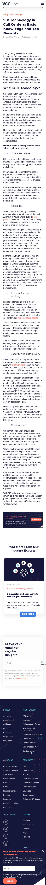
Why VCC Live (28, 824)
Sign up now (36, 519)
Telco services (28, 795)
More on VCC (8, 740)
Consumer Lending (10, 803)
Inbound (6, 728)
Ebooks (26, 774)
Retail (5, 786)
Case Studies (28, 770)
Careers (26, 828)
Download (27, 791)
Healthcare (7, 807)
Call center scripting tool (32, 734)
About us (26, 820)
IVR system (27, 716)
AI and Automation (10, 770)
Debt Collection (9, 778)
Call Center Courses (30, 778)
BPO (5, 782)
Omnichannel (8, 720)
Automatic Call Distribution (29, 729)
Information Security (31, 782)
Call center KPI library (31, 799)
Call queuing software (31, 724)
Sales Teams (8, 774)
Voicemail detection (30, 747)
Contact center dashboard (29, 752)
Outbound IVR (28, 738)
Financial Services (10, 791)
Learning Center (29, 786)
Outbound (7, 724)
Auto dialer (27, 720)
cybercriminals (18, 364)
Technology (16, 14)
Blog (5, 14)
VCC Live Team (12, 37)
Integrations (8, 736)
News (25, 833)
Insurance (7, 799)
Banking (6, 795)
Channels (7, 732)
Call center (7, 716)
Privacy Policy (22, 678)
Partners (26, 837)
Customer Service (10, 766)
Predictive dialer (29, 742)
